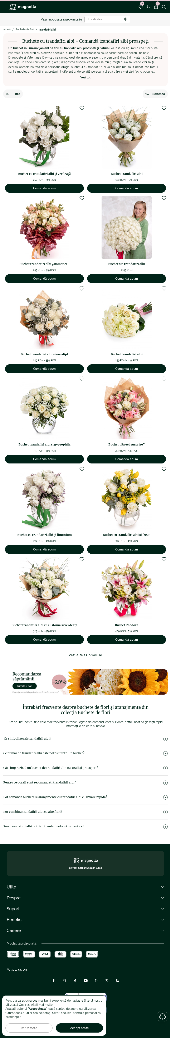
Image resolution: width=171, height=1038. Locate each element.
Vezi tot (85, 77)
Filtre (16, 94)
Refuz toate (29, 1028)
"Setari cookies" (61, 1013)
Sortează (158, 94)
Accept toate (79, 1028)
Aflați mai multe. (42, 1004)
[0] (140, 7)
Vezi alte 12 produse (85, 655)
